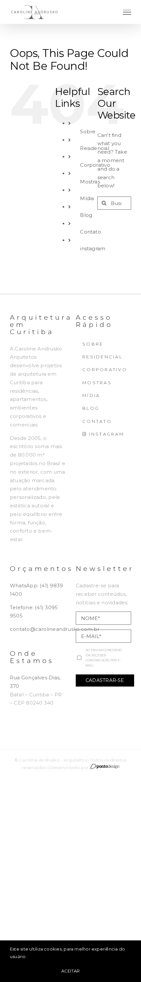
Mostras (90, 182)
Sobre (87, 131)
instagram (92, 248)
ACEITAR (70, 970)
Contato (90, 232)
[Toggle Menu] (127, 12)
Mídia (87, 198)
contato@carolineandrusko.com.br (54, 629)
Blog (86, 215)
